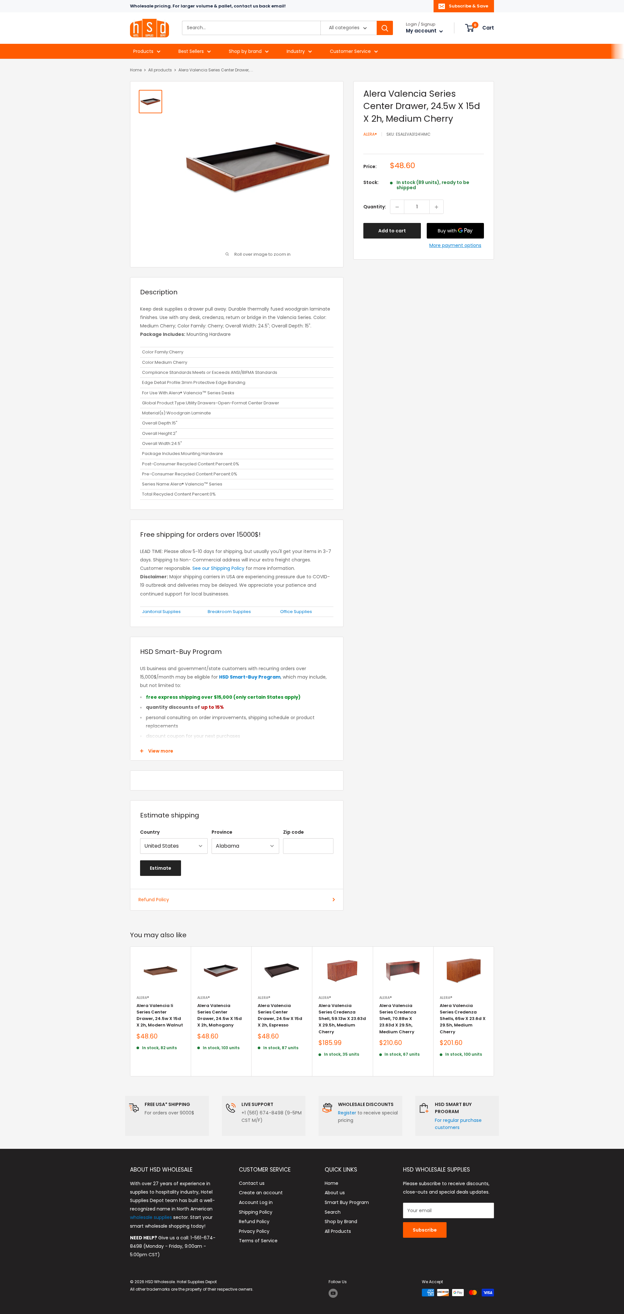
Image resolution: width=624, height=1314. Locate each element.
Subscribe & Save (468, 6)
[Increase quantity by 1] (436, 207)
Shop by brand (245, 51)
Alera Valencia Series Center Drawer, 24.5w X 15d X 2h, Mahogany (219, 1015)
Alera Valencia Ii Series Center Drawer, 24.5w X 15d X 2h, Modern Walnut (159, 1015)
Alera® (370, 134)
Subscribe (425, 1230)
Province (222, 832)
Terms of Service (258, 1240)
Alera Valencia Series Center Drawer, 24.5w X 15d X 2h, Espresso (280, 1015)
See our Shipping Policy (218, 568)
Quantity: (374, 207)
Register (347, 1113)
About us (335, 1192)
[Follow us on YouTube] (333, 1293)
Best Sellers (191, 51)
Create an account (261, 1192)
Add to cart (392, 231)
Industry (296, 51)
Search (333, 1212)
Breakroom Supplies (229, 611)
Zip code (293, 832)
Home (136, 70)
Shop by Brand (341, 1221)
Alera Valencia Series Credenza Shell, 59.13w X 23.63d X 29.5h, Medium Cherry (342, 1018)
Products (143, 51)
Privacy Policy (254, 1231)
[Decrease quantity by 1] (397, 207)
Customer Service (350, 51)
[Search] (385, 28)
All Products (338, 1231)
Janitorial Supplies (161, 611)
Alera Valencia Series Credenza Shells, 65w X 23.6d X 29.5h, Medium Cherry (463, 1018)
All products (160, 70)
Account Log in (256, 1202)
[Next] (494, 1011)
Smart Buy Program (347, 1202)
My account (422, 31)
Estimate (160, 868)
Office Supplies (296, 611)
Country (150, 832)
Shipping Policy (255, 1212)
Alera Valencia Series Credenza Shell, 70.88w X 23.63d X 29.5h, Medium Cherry (397, 1018)
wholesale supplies (151, 1217)
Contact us (252, 1183)
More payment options (455, 245)
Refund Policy (153, 899)
